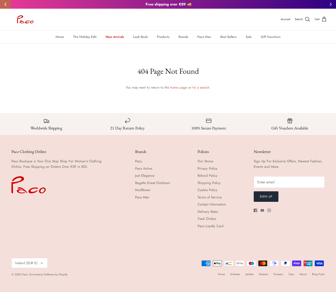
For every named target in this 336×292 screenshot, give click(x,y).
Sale (249, 36)
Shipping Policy (209, 182)
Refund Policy (207, 175)
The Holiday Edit (84, 36)
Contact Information (211, 204)
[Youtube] (262, 210)
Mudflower (142, 189)
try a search (200, 87)
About (303, 274)
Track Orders (206, 218)
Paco (138, 161)
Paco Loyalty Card (210, 226)
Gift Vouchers (270, 36)
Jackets (249, 274)
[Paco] (24, 19)
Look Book (140, 36)
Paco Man (204, 36)
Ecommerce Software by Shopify (48, 274)
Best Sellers (228, 36)
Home (60, 36)
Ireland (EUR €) (26, 263)
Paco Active (143, 168)
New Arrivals (115, 36)
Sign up (266, 196)
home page (178, 87)
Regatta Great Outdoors (152, 182)
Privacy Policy (207, 168)
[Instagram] (269, 210)
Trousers (278, 274)
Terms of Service (209, 197)
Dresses (263, 274)
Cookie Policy (207, 189)
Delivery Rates (207, 211)
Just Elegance (145, 175)
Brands (183, 36)
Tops (291, 274)
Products (163, 36)
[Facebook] (255, 210)
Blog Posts (318, 274)
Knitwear (235, 274)
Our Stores (205, 161)
